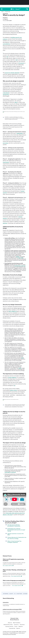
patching (5, 223)
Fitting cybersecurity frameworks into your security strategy (16, 538)
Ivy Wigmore (5, 19)
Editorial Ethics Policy (8, 624)
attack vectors (13, 390)
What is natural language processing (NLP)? (14, 580)
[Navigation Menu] (2, 9)
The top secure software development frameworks (13, 525)
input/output (6, 162)
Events (15, 626)
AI (14, 385)
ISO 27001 (20, 257)
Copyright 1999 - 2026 (16, 631)
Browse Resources (14, 619)
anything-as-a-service (19, 265)
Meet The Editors (16, 622)
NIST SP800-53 (13, 311)
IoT (7, 56)
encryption (5, 143)
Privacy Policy (6, 633)
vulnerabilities (6, 43)
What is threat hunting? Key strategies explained (14, 542)
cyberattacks (6, 92)
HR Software (19, 593)
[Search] (27, 9)
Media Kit (21, 626)
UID (16, 59)
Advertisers (22, 624)
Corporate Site (12, 628)
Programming (7, 11)
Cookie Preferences (14, 633)
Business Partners (9, 626)
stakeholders (19, 133)
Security (11, 593)
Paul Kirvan (5, 17)
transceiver (6, 602)
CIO (14, 593)
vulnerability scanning (10, 472)
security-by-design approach (12, 72)
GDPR (17, 256)
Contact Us (16, 624)
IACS (22, 357)
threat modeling (12, 377)
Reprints (18, 628)
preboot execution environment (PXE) (12, 609)
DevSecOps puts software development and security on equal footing (16, 530)
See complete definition (7, 565)
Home (2, 11)
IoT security (21, 63)
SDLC (16, 102)
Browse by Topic (14, 618)
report (20, 368)
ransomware (6, 94)
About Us (10, 622)
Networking (5, 593)
